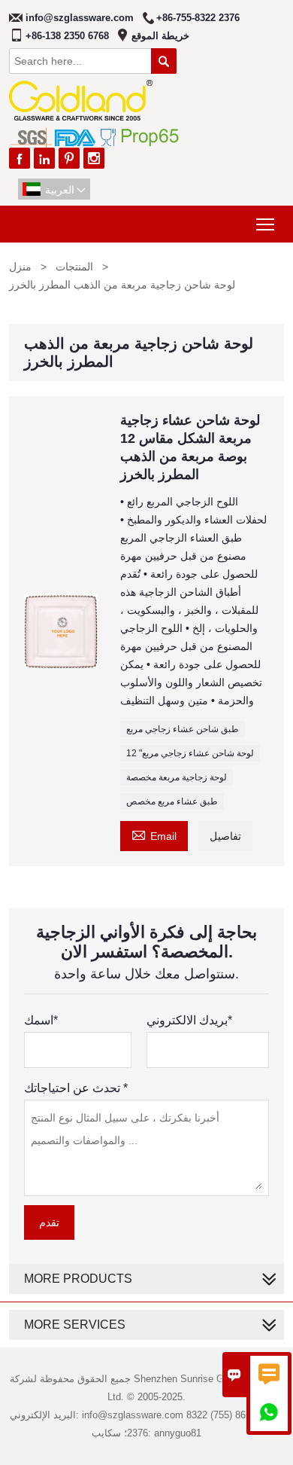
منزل (20, 267)
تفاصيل (225, 836)
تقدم (49, 1222)
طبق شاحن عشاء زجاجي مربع (182, 729)
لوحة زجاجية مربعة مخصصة (176, 777)
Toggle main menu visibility (265, 224)
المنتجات (74, 267)
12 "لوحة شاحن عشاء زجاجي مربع (190, 753)
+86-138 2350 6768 (67, 35)
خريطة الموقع (160, 35)
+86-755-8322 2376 (198, 17)
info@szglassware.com (80, 17)
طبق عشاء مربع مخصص (172, 801)
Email (154, 834)
